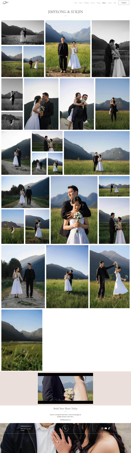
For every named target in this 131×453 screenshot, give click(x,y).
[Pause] (40, 402)
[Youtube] (105, 428)
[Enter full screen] (91, 402)
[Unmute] (42, 402)
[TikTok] (109, 428)
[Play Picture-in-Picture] (89, 402)
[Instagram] (102, 428)
